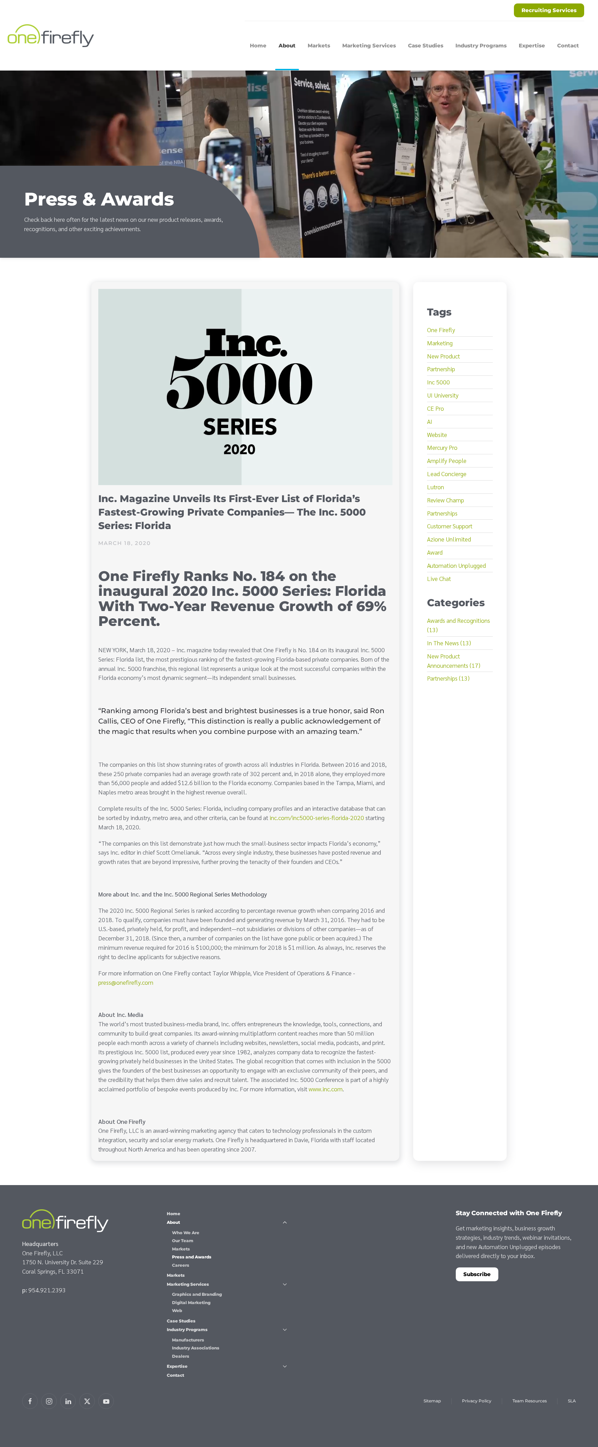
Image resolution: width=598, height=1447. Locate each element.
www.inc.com (326, 1089)
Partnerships (442, 513)
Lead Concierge (446, 473)
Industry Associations (195, 1347)
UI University (443, 395)
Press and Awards (191, 1256)
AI (429, 421)
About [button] (287, 46)
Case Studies (425, 46)
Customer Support (449, 526)
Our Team (182, 1240)
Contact (568, 46)
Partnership (441, 369)
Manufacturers (188, 1340)
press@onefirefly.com (125, 982)
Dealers (180, 1356)
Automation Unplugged (456, 565)
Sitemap (432, 1400)
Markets (319, 46)
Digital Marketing (191, 1302)
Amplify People (446, 460)
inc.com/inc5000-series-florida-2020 (317, 817)
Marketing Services (188, 1284)
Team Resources (530, 1400)
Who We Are (185, 1232)
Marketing (440, 343)
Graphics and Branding (197, 1294)
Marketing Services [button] (369, 46)
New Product (443, 356)
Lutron (435, 487)
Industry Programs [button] (481, 46)
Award (435, 552)
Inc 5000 (438, 382)
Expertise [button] (532, 46)
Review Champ (445, 500)
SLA (572, 1400)
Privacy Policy (476, 1400)
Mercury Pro (442, 447)
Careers (180, 1265)
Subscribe (477, 1274)
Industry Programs (187, 1329)
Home (258, 46)
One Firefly (441, 330)
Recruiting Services (549, 10)
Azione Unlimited (449, 539)
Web (177, 1310)
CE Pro (435, 408)
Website (437, 434)
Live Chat (439, 578)
